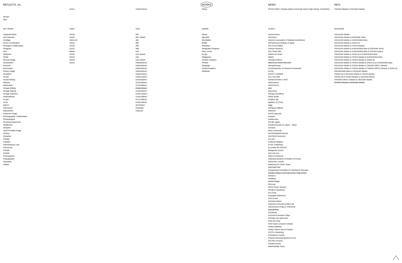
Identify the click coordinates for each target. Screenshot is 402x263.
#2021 (72, 51)
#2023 (72, 46)
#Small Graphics (209, 68)
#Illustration (8, 85)
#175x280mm (141, 85)
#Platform (272, 179)
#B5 (137, 46)
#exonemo (272, 91)
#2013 (72, 63)
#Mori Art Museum (275, 156)
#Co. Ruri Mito (274, 77)
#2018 (72, 60)
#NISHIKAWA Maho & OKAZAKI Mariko (350, 71)
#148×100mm (141, 94)
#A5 (137, 57)
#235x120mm (141, 77)
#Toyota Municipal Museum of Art (282, 238)
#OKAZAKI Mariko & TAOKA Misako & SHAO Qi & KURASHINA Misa (363, 63)
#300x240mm (141, 74)
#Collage (7, 40)
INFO (337, 4)
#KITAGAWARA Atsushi (278, 133)
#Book (204, 34)
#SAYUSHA (273, 198)
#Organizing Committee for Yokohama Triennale (288, 170)
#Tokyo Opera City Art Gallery (280, 229)
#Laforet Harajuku (275, 142)
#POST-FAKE (274, 181)
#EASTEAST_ (274, 85)
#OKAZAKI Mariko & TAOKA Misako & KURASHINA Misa (358, 57)
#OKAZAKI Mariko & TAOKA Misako (349, 46)
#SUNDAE (272, 212)
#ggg (270, 105)
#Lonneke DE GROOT (277, 147)
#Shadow (7, 136)
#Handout (206, 46)
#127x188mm (141, 99)
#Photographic (9, 119)
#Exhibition (206, 40)
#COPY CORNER (275, 74)
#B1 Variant (140, 37)
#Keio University (275, 131)
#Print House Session (277, 187)
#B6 (137, 49)
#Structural (7, 147)
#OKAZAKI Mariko (342, 34)
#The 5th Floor (274, 221)
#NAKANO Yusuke (276, 162)
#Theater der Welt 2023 (278, 218)
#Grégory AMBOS (275, 108)
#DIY (5, 51)
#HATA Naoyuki (274, 114)
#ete (270, 88)
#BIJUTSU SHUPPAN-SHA (279, 63)
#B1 (137, 34)
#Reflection (8, 125)
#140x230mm (141, 91)
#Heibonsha (273, 119)
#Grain (6, 77)
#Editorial (7, 54)
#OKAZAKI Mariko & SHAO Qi (347, 43)
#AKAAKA (272, 37)
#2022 (72, 49)
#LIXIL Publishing (275, 145)
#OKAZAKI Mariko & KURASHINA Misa (350, 40)
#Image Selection (10, 94)
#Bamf (271, 57)
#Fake (5, 57)
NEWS (272, 4)
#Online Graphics (209, 60)
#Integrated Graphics (210, 49)
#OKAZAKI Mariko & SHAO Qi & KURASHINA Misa (355, 54)
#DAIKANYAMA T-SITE (278, 80)
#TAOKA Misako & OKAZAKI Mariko (349, 82)
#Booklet (205, 37)
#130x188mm (141, 97)
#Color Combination (11, 43)
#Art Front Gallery (275, 46)
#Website (206, 71)
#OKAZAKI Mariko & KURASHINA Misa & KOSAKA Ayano (358, 51)
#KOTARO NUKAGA (276, 136)
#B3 (137, 43)
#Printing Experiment (12, 122)
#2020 (72, 54)
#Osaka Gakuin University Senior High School (287, 173)
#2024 (72, 43)
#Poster (205, 63)
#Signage (206, 65)
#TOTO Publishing (276, 232)
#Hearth (271, 116)
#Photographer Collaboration (15, 116)
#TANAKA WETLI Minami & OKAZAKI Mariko (353, 80)
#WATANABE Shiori (276, 246)
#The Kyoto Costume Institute (280, 224)
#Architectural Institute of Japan (281, 43)
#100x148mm (141, 102)
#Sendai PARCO (275, 60)
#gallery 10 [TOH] (275, 102)
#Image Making (9, 91)
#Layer (6, 99)
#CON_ (271, 71)
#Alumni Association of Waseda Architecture (286, 40)
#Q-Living (272, 193)
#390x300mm (141, 65)
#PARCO (272, 176)
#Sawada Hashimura (277, 196)
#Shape (6, 139)
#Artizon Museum (275, 49)
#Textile (6, 153)
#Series (6, 133)
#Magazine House (275, 150)
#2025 (72, 37)
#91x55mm (140, 105)
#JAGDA (271, 128)
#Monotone (8, 108)
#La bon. (271, 139)
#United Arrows (274, 244)
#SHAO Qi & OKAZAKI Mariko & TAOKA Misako (354, 74)
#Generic (7, 65)
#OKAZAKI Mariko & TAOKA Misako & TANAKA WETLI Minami (360, 65)
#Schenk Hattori (275, 201)
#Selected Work (9, 34)
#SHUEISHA (273, 210)
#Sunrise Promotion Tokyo (279, 215)
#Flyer (204, 43)
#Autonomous (274, 34)
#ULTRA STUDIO (275, 241)
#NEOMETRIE (274, 167)
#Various (139, 111)
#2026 (72, 34)
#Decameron (273, 82)
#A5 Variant (140, 60)
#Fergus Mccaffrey (276, 94)
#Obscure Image (10, 114)
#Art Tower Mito (274, 51)
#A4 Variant (140, 54)
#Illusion (6, 82)
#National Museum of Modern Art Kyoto (284, 159)
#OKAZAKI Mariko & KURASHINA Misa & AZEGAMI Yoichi (358, 49)
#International (9, 97)
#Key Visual (207, 51)
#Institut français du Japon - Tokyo (282, 125)
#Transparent (8, 156)
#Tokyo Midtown (275, 227)
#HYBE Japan (274, 122)
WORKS (206, 4)
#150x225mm (141, 88)
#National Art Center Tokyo (279, 164)
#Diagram (7, 49)
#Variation (7, 162)
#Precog (271, 184)
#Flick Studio (273, 97)
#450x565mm (141, 63)
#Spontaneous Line (11, 145)
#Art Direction (9, 37)
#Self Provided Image (12, 131)
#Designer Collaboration (13, 46)
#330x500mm (141, 68)
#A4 (137, 51)
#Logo (204, 54)
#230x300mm (141, 80)
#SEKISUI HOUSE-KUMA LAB (281, 204)
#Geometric (8, 68)
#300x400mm (141, 71)
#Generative (8, 63)
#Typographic (8, 159)
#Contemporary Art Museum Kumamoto (284, 68)
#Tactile (6, 150)
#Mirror (6, 105)
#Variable (139, 108)
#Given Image (9, 71)
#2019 (72, 57)
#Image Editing (9, 88)
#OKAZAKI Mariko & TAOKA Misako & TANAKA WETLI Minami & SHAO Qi (365, 68)
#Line (5, 102)
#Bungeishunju (274, 65)
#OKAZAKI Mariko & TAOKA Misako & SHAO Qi (354, 60)
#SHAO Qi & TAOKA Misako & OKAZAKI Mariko (354, 77)
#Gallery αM (273, 99)
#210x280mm (141, 82)
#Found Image (9, 60)
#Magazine (206, 57)
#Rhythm (7, 128)
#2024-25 (73, 40)
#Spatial (6, 142)
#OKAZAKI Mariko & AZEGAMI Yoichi (350, 37)
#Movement (8, 111)
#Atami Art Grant (275, 54)
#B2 (137, 40)
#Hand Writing (9, 80)
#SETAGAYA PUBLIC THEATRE (281, 207)
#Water (6, 164)
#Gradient (7, 74)
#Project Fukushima (276, 190)
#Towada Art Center (276, 235)
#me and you (273, 153)
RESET (6, 17)
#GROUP (272, 111)
